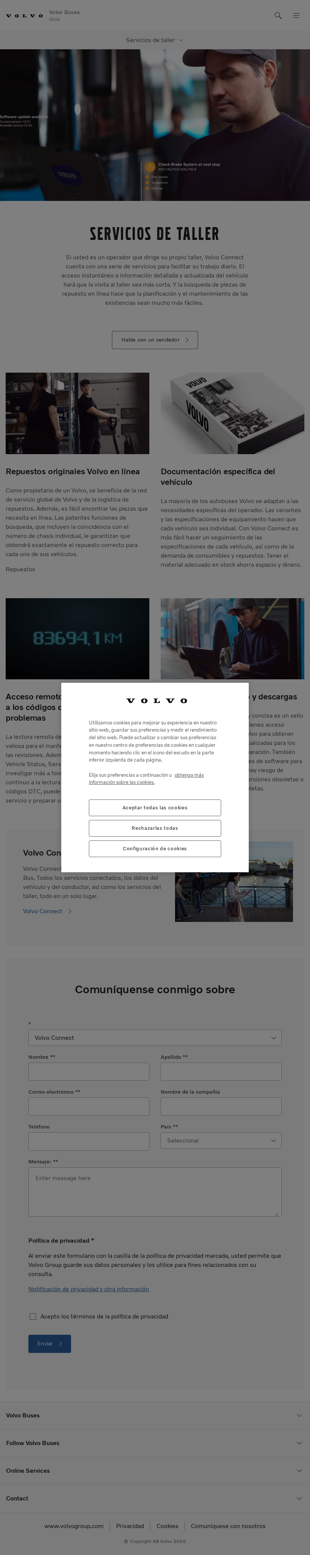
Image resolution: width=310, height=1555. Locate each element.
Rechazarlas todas (155, 828)
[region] (155, 777)
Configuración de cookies (155, 848)
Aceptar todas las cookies (155, 807)
